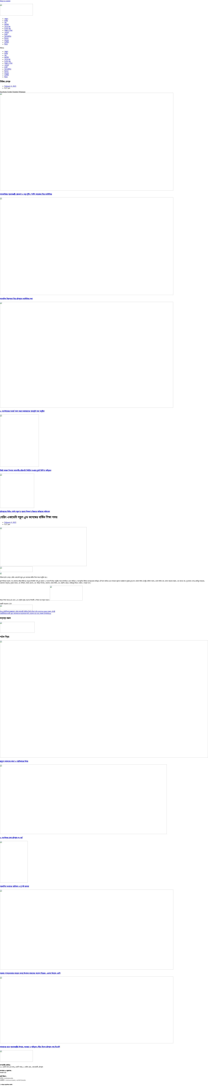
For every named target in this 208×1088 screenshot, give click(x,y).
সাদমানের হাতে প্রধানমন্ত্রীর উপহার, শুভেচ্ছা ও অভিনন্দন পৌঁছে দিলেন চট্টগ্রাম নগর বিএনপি (30, 1047)
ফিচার (5, 44)
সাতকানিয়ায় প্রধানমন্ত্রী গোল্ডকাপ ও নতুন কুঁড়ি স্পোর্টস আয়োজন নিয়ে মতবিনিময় (26, 194)
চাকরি (5, 34)
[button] (104, 48)
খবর (5, 23)
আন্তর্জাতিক (7, 36)
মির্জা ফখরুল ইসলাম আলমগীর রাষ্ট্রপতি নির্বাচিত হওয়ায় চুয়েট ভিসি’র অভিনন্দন (25, 470)
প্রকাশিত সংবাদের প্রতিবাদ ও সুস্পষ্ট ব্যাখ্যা (14, 886)
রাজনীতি (6, 25)
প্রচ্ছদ (6, 19)
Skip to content (5, 1)
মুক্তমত (6, 40)
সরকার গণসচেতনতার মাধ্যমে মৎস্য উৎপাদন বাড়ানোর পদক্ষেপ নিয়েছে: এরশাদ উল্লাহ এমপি (30, 973)
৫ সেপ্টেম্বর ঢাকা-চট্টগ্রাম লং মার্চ (11, 838)
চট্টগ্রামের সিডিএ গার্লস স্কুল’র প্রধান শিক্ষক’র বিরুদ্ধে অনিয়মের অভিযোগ (25, 511)
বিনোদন (6, 38)
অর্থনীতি (6, 42)
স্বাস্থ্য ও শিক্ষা (8, 30)
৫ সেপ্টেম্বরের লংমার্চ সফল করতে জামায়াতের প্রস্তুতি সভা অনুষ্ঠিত (22, 411)
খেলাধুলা (6, 32)
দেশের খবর (7, 26)
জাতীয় (6, 21)
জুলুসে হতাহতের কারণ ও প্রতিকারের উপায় (14, 761)
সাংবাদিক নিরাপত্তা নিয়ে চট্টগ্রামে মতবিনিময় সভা (16, 299)
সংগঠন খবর (7, 28)
